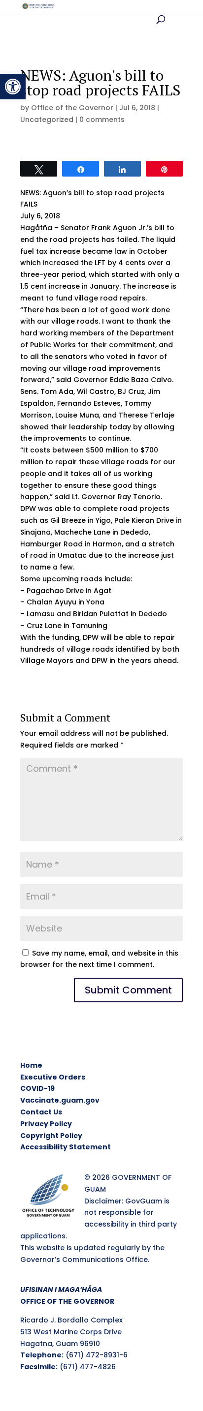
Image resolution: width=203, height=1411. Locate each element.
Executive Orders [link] (52, 1077)
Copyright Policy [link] (51, 1136)
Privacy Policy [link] (46, 1124)
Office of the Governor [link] (72, 108)
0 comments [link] (102, 119)
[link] (13, 86)
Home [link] (31, 1065)
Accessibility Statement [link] (65, 1147)
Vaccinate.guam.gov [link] (60, 1100)
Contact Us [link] (41, 1112)
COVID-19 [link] (37, 1088)
